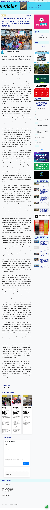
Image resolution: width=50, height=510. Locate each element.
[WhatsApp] (35, 1)
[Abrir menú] (2, 12)
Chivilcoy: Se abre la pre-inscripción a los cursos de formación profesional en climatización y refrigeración (27, 411)
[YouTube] (45, 1)
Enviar (25, 463)
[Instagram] (41, 1)
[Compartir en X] (7, 388)
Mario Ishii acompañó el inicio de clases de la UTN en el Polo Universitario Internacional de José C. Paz (6, 411)
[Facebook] (39, 1)
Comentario (7, 449)
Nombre (6, 444)
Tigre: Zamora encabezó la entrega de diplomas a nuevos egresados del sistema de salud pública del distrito (16, 411)
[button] (33, 1)
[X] (37, 1)
